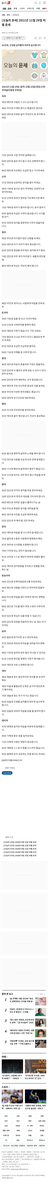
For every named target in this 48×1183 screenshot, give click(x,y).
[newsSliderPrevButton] (38, 994)
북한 (29, 1121)
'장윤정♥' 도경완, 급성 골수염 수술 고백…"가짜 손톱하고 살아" (22, 1044)
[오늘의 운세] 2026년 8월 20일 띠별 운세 (20, 852)
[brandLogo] (6, 2)
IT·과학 (30, 1126)
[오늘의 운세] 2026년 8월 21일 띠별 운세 (20, 849)
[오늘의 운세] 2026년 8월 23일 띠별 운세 (20, 842)
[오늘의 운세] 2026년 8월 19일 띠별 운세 (20, 855)
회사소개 (6, 1146)
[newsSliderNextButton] (44, 994)
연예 (4, 1056)
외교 (18, 1121)
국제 (41, 1116)
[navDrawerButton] (44, 3)
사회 (18, 1116)
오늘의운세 (7, 773)
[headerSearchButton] (36, 2)
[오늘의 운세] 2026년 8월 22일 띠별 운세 (20, 845)
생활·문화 (6, 1131)
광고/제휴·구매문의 (18, 1146)
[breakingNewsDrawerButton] (40, 2)
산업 (6, 1126)
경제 (29, 1116)
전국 (6, 1121)
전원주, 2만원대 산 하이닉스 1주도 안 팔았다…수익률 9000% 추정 (22, 1012)
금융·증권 (41, 1121)
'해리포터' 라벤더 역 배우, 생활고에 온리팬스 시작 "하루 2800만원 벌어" (22, 1033)
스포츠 (5, 1087)
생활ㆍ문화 (6, 15)
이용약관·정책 (32, 1146)
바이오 (42, 1126)
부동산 (18, 1126)
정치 (6, 1116)
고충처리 (42, 1146)
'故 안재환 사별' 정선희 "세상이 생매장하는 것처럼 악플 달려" (21, 1001)
